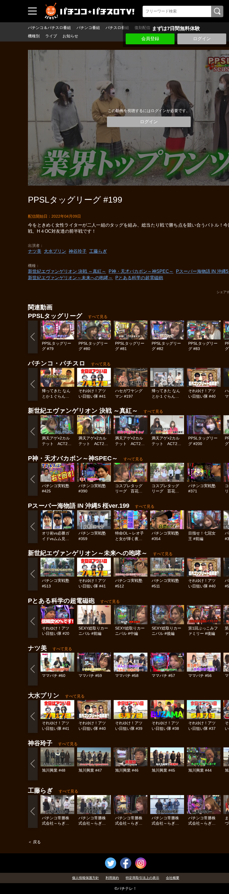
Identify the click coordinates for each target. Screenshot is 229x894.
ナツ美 (34, 251)
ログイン (202, 38)
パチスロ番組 (117, 27)
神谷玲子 (78, 251)
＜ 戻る (34, 842)
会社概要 (172, 878)
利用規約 (112, 878)
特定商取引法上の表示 (142, 878)
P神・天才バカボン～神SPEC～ (141, 271)
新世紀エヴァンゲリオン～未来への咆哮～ (70, 277)
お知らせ (70, 36)
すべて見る (98, 316)
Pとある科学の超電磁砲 (139, 277)
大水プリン (55, 251)
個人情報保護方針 (85, 878)
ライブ (51, 36)
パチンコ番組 (88, 27)
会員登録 (150, 38)
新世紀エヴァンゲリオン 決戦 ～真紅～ (67, 271)
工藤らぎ (98, 251)
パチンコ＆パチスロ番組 (49, 27)
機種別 (34, 36)
